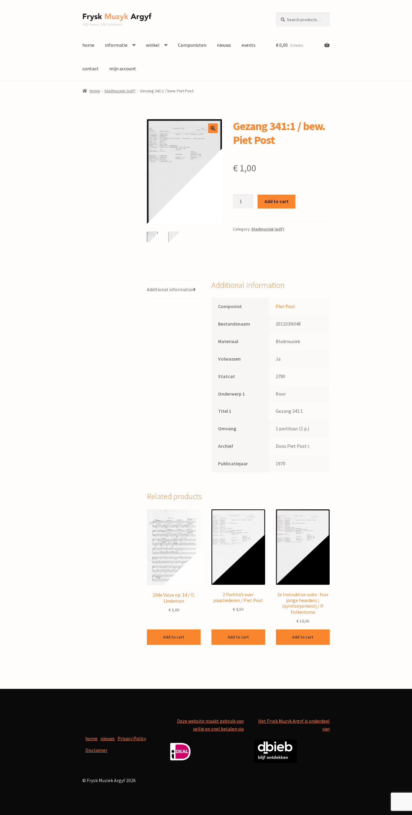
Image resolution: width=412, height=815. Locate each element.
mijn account (122, 68)
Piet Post (285, 306)
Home (95, 91)
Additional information (171, 289)
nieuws (224, 45)
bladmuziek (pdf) (120, 91)
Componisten (192, 45)
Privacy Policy (132, 738)
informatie (116, 45)
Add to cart (277, 201)
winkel (153, 45)
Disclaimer (96, 750)
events (248, 45)
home (88, 45)
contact (90, 68)
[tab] (174, 290)
